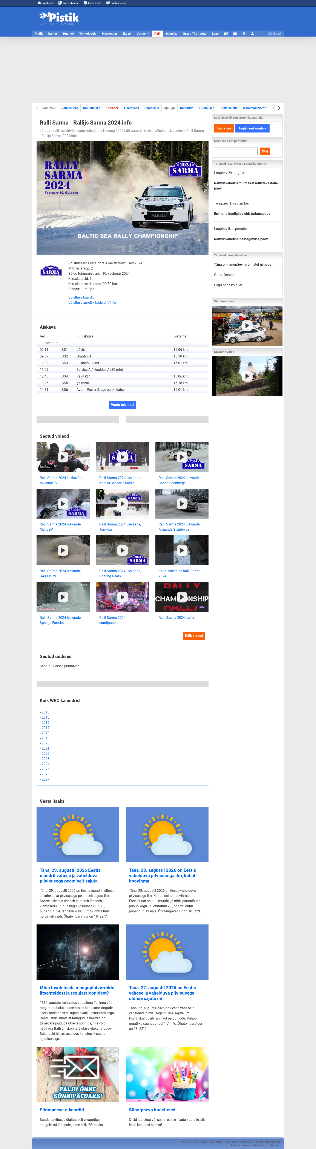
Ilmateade (47, 3)
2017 (45, 728)
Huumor (68, 33)
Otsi (265, 151)
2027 (45, 779)
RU (226, 33)
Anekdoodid (94, 3)
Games (53, 33)
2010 (45, 712)
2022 (45, 754)
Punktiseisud (229, 108)
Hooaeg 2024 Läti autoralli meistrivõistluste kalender (143, 131)
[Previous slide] (37, 108)
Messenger (109, 33)
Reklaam (275, 1145)
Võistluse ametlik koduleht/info (92, 302)
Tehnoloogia (88, 33)
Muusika (172, 33)
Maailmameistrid (254, 108)
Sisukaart (274, 33)
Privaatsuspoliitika (248, 1145)
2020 (45, 743)
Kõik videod (194, 636)
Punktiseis (151, 108)
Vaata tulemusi (122, 405)
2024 (45, 764)
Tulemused (131, 108)
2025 (45, 769)
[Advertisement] (158, 70)
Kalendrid (186, 108)
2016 (45, 723)
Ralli (157, 33)
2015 (45, 717)
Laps (215, 33)
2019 (45, 738)
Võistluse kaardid (81, 297)
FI (243, 33)
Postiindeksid (118, 3)
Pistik (39, 33)
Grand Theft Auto (195, 33)
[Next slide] (279, 108)
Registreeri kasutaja (252, 128)
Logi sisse (224, 128)
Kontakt (264, 1145)
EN (235, 33)
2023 (45, 759)
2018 (45, 733)
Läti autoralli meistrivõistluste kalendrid (70, 131)
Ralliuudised (91, 108)
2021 (45, 748)
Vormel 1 (143, 33)
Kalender (112, 108)
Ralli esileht (69, 108)
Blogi (233, 1145)
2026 (45, 774)
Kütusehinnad (70, 3)
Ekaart (127, 33)
